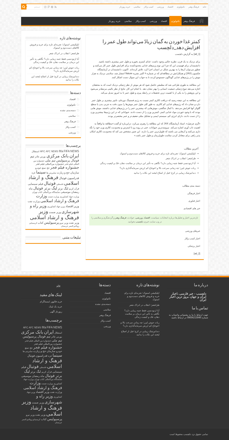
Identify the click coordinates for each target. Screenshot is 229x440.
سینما (41, 172)
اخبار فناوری (194, 200)
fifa (61, 151)
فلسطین (59, 184)
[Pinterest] (52, 7)
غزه (33, 172)
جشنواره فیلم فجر (64, 167)
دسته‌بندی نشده (68, 110)
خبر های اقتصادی (192, 208)
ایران (74, 155)
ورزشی (160, 7)
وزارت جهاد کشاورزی (69, 196)
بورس (43, 156)
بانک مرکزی (58, 155)
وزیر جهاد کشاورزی (56, 206)
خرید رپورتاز (124, 7)
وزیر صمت (55, 212)
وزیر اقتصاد (72, 206)
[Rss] (55, 7)
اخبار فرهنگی (193, 193)
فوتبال (50, 183)
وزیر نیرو (64, 223)
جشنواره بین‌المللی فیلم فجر (50, 164)
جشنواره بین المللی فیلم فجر (38, 340)
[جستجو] (23, 6)
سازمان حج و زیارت (68, 172)
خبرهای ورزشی (192, 231)
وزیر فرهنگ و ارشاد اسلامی (54, 214)
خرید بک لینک (55, 306)
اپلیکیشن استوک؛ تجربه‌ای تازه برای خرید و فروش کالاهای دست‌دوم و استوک (158, 153)
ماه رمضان (38, 375)
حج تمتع (46, 168)
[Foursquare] (48, 7)
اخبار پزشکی (194, 246)
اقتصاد (170, 7)
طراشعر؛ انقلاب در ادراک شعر (181, 158)
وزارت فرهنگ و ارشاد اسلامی (57, 198)
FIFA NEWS (71, 151)
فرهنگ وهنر (193, 7)
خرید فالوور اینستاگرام (51, 301)
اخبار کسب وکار (192, 238)
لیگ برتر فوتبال (45, 188)
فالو (58, 285)
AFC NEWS (52, 151)
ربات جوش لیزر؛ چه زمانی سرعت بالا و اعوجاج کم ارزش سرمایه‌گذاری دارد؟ (158, 168)
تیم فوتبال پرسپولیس (36, 336)
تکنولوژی (181, 7)
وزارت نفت (34, 201)
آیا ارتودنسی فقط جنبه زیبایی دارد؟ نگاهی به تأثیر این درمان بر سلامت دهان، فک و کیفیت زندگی (148, 163)
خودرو (38, 168)
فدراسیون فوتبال (69, 178)
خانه (204, 7)
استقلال (35, 151)
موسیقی (65, 192)
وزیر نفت (74, 222)
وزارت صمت (53, 196)
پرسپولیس (51, 222)
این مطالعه (194, 85)
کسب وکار (149, 7)
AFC (42, 151)
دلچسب (179, 54)
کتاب (40, 222)
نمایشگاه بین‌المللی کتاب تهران (46, 192)
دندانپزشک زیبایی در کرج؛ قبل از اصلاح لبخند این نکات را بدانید (165, 173)
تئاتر (37, 156)
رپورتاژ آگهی (56, 311)
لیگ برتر (63, 188)
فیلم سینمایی (35, 183)
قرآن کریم (74, 188)
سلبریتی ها (51, 173)
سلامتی (137, 7)
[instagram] (45, 7)
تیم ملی (50, 160)
